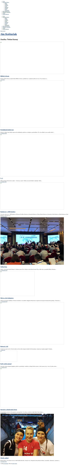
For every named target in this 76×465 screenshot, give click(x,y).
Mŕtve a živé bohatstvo (7, 298)
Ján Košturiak (8, 34)
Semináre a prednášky (6, 12)
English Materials (6, 14)
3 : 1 (1, 178)
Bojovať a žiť (4, 346)
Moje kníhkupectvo (6, 11)
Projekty (6, 8)
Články (6, 4)
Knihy (6, 9)
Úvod (4, 1)
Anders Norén (14, 463)
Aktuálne (6, 5)
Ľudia (6, 6)
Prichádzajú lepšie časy (7, 129)
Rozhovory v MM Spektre (7, 211)
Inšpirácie (6, 7)
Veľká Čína (3, 267)
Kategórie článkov (6, 2)
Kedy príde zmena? (6, 364)
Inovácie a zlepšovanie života (8, 409)
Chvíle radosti (4, 458)
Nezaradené (7, 10)
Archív (4, 13)
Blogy (6, 3)
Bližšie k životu (4, 76)
